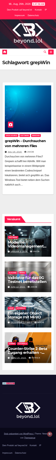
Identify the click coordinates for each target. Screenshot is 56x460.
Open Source (11, 135)
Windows (36, 135)
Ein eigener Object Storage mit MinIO (25, 315)
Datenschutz (33, 15)
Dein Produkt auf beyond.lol (19, 10)
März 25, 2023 (19, 358)
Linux (11, 308)
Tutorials (20, 308)
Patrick (35, 358)
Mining (22, 273)
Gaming (12, 343)
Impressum (20, 15)
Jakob (30, 152)
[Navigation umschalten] (51, 51)
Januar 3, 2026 (19, 251)
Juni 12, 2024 (18, 287)
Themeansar (29, 438)
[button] (45, 52)
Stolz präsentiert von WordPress (19, 434)
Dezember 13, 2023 (21, 322)
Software (24, 135)
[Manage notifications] (49, 434)
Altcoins (12, 273)
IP (46, 10)
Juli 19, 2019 (15, 152)
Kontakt (38, 10)
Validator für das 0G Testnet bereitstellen (27, 279)
